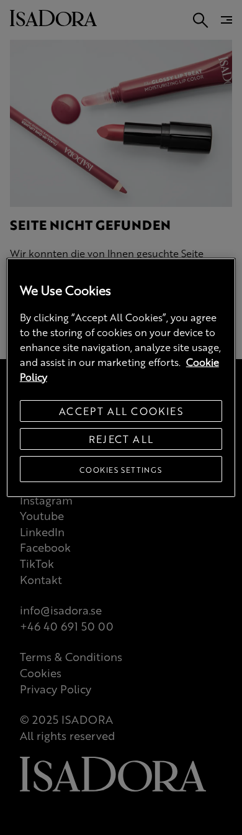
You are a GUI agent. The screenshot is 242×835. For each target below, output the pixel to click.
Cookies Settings (120, 470)
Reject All (121, 438)
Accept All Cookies (121, 411)
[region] (121, 378)
